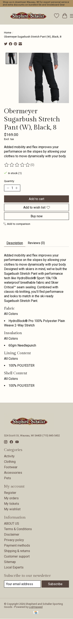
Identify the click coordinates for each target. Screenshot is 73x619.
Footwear (10, 467)
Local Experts (14, 567)
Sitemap (10, 562)
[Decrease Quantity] (8, 188)
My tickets (11, 504)
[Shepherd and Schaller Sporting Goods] (28, 15)
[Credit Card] (35, 613)
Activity (9, 456)
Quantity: (9, 181)
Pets (7, 478)
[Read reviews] (17, 165)
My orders (11, 498)
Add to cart (36, 199)
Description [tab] (14, 243)
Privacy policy (14, 540)
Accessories (13, 473)
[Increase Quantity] (16, 188)
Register (10, 493)
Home (7, 32)
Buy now (37, 216)
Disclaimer (11, 534)
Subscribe (55, 584)
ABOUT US (11, 523)
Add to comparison (18, 223)
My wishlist (12, 509)
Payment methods (17, 545)
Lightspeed (36, 606)
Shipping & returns (17, 551)
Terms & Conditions (18, 529)
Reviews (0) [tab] (36, 243)
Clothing (10, 462)
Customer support (17, 556)
